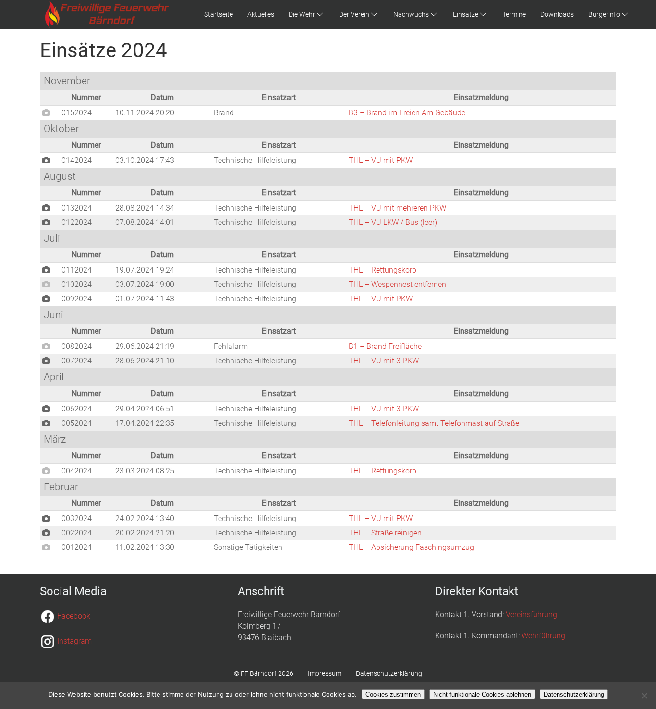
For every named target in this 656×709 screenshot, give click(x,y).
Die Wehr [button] (302, 14)
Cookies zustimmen (393, 694)
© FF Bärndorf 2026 (263, 673)
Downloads (557, 14)
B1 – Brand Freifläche (385, 346)
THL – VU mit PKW (381, 160)
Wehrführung (543, 635)
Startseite (218, 14)
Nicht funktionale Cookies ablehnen (482, 694)
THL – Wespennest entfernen (397, 284)
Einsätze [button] (465, 14)
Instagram (74, 641)
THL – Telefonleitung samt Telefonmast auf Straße (434, 423)
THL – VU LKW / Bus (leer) (393, 222)
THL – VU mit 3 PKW (384, 360)
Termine (514, 14)
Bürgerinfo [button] (604, 14)
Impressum (324, 673)
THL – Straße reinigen (385, 532)
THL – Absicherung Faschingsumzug (411, 547)
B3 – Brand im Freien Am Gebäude (407, 112)
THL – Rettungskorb (382, 269)
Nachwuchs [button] (411, 14)
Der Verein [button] (354, 14)
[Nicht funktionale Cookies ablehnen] (644, 695)
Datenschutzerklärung (389, 673)
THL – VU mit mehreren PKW (397, 207)
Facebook (73, 616)
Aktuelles (260, 14)
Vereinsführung (531, 614)
